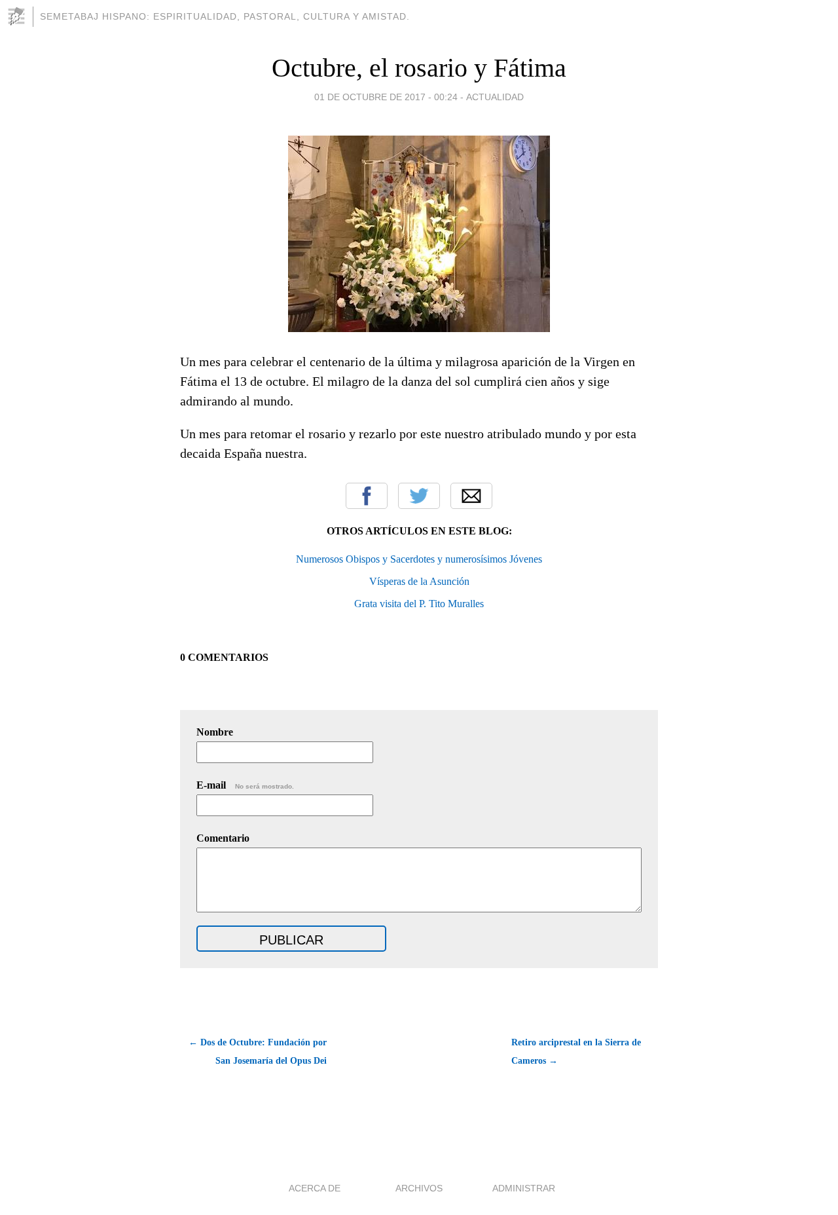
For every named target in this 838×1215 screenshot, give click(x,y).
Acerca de (314, 1188)
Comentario (222, 838)
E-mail (245, 785)
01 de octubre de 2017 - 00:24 (386, 97)
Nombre (214, 732)
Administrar (523, 1188)
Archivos (419, 1188)
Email (471, 496)
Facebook (367, 496)
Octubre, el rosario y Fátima (419, 68)
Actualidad (495, 97)
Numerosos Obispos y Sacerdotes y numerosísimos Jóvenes (419, 559)
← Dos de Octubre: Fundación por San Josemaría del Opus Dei (258, 1051)
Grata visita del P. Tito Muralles (419, 603)
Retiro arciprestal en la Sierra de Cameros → (576, 1051)
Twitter (419, 496)
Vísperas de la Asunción (419, 581)
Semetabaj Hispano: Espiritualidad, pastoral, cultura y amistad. (225, 16)
